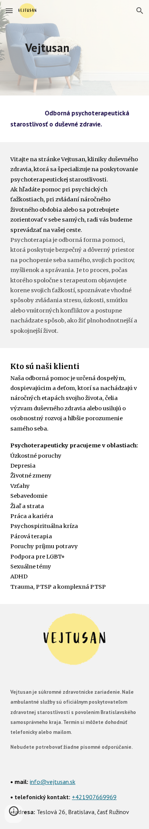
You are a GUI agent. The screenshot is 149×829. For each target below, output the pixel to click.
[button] (9, 10)
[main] (74, 47)
